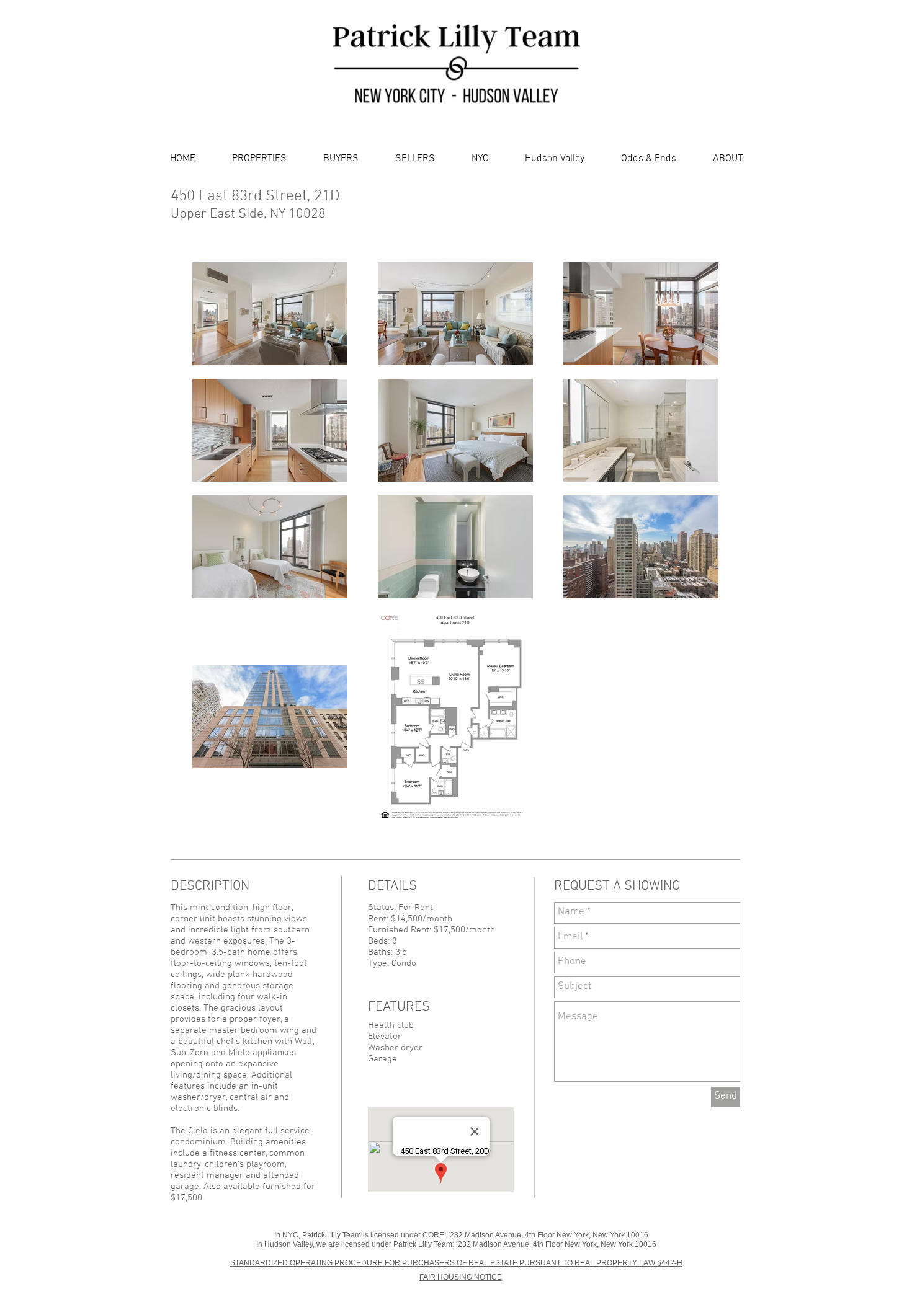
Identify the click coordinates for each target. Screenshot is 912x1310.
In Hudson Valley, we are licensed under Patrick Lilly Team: (357, 1244)
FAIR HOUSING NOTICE (460, 1277)
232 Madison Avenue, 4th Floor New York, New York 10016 (557, 1244)
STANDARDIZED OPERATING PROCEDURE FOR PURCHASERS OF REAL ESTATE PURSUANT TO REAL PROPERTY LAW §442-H (456, 1263)
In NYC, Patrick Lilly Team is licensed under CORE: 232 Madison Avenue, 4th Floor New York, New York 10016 (461, 1235)
